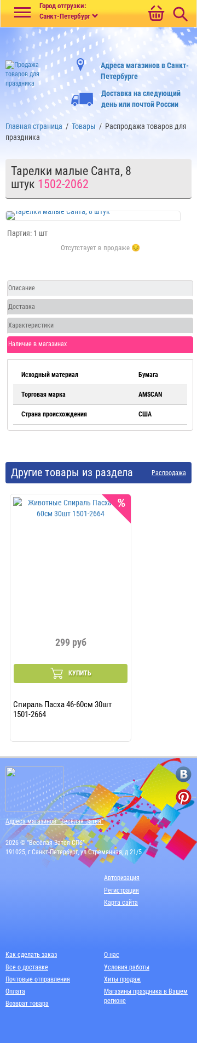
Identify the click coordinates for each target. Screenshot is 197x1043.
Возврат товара (27, 1003)
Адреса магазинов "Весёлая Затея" (54, 821)
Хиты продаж (122, 979)
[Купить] (100, 254)
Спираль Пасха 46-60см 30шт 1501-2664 (62, 709)
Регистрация (121, 890)
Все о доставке (26, 967)
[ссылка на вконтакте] (184, 774)
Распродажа (169, 473)
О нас (111, 955)
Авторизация (122, 878)
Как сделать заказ (31, 955)
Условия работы (126, 967)
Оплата (15, 991)
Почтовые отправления (37, 979)
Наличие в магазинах (37, 344)
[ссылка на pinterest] (184, 797)
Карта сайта (121, 902)
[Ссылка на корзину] (156, 14)
